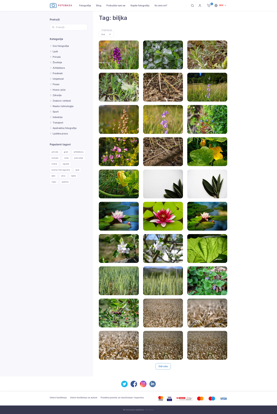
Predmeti (58, 73)
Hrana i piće (59, 89)
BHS (221, 5)
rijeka (73, 176)
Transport (58, 122)
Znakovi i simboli (62, 100)
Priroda (57, 56)
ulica (63, 176)
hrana (54, 164)
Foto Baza (149, 410)
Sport (56, 111)
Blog (98, 5)
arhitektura (78, 152)
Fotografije (85, 5)
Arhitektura (59, 67)
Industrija (57, 117)
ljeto (53, 176)
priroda (55, 152)
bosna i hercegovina (61, 170)
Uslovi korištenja (58, 397)
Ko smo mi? (161, 5)
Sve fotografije (61, 46)
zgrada (66, 164)
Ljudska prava (60, 133)
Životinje (57, 62)
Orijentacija (106, 30)
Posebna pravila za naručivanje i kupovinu (122, 397)
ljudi (77, 170)
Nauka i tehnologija (63, 106)
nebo (54, 182)
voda (66, 158)
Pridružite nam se (115, 5)
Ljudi (55, 51)
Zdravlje (57, 95)
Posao (56, 84)
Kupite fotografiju (140, 5)
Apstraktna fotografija (64, 128)
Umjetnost (58, 78)
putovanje (78, 158)
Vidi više (163, 366)
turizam (55, 158)
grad (66, 152)
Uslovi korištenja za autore (83, 397)
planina (65, 182)
